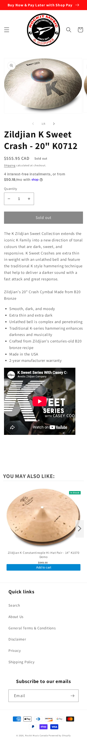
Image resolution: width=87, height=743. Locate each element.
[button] (6, 30)
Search (14, 605)
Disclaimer (17, 639)
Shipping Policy (21, 661)
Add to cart (43, 567)
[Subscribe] (72, 696)
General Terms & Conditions (32, 628)
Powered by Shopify (60, 735)
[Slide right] (54, 123)
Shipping (9, 165)
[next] (79, 529)
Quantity (10, 188)
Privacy (14, 650)
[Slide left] (33, 123)
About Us (15, 616)
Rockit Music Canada (36, 735)
